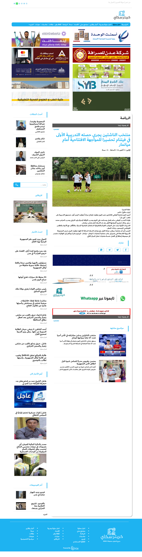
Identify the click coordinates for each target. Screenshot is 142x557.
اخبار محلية (116, 24)
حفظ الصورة (126, 209)
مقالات (51, 24)
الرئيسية (125, 24)
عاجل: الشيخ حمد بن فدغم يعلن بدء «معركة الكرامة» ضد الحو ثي (31, 382)
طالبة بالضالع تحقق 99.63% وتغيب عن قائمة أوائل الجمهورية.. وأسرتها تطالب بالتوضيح (31, 357)
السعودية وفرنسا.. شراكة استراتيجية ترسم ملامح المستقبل (37, 125)
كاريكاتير (57, 539)
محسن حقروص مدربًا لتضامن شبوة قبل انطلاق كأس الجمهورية (79, 362)
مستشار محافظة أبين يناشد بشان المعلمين (38, 168)
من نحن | (127, 2)
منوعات (31, 536)
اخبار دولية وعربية (105, 24)
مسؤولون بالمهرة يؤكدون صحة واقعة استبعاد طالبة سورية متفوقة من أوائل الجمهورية (30, 265)
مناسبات (44, 24)
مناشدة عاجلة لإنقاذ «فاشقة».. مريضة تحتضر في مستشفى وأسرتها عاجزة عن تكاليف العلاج (31, 303)
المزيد (32, 24)
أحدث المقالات (36, 114)
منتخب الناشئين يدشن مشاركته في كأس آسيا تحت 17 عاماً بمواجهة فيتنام (76, 336)
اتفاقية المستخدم (79, 541)
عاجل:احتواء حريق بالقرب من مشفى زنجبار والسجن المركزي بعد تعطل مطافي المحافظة (31, 317)
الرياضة (65, 24)
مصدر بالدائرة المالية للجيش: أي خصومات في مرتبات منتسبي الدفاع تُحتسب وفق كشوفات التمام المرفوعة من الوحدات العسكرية (31, 447)
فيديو (83, 539)
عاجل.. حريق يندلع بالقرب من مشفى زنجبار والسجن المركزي (30, 345)
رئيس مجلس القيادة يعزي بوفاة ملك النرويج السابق (30, 290)
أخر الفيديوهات (36, 485)
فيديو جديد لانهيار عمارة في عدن (37, 493)
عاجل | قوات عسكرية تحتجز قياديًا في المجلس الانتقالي (30, 414)
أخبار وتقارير (94, 24)
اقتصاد (76, 24)
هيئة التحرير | (119, 2)
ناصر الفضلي (40, 141)
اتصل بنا (111, 2)
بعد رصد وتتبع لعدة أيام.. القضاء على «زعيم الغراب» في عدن (30, 252)
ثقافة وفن (58, 24)
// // (91, 280)
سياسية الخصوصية (27, 539)
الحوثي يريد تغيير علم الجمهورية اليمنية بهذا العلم (33, 240)
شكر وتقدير (40, 138)
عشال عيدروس (40, 173)
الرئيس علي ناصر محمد (37, 157)
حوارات (37, 24)
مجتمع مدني (84, 24)
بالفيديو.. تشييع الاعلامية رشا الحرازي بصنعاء (38, 506)
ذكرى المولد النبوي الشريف (38, 153)
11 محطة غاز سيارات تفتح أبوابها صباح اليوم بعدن (32, 278)
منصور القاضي (40, 131)
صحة (71, 24)
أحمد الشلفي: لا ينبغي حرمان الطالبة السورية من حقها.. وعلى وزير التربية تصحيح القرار (30, 331)
